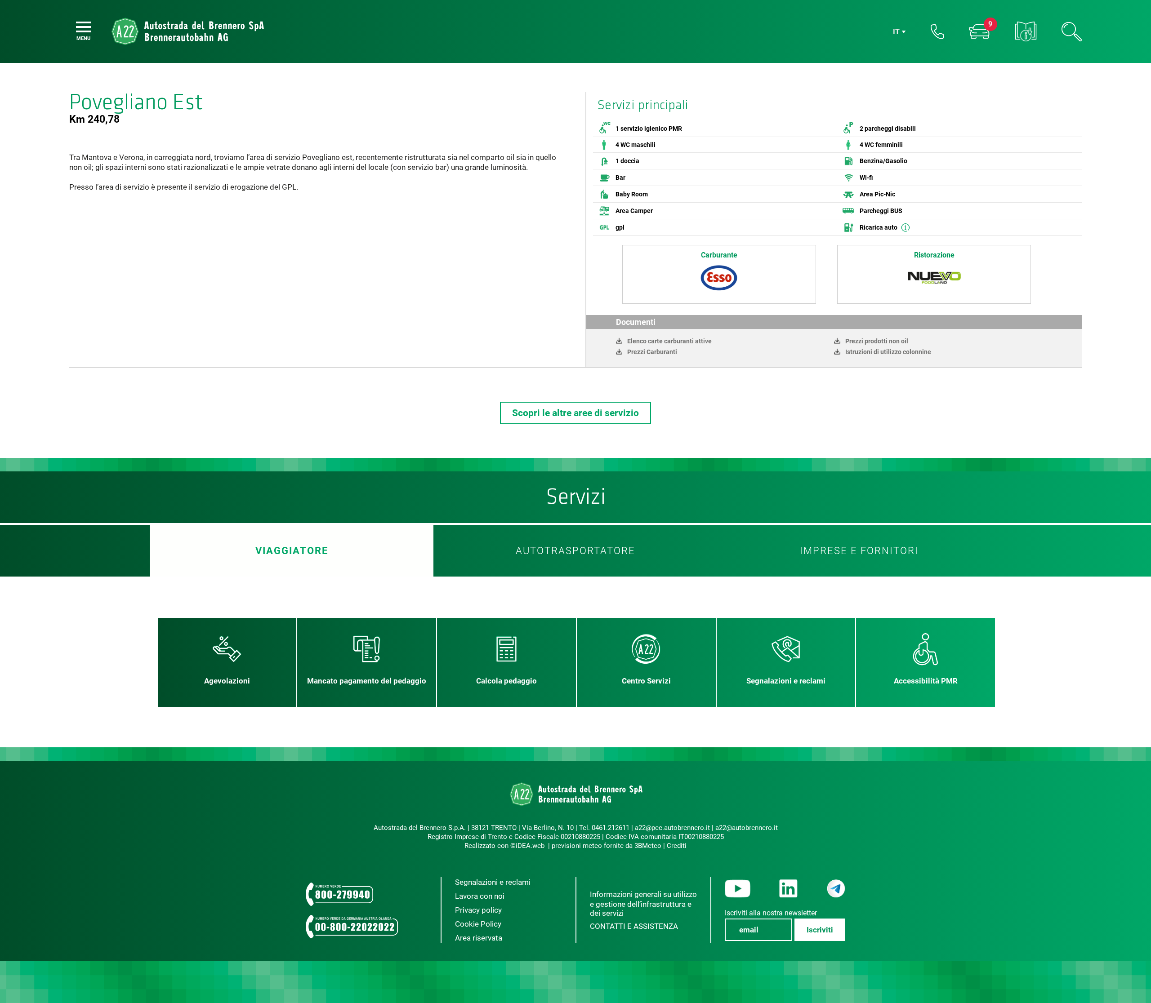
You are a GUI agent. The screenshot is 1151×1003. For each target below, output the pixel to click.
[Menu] (83, 27)
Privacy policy (478, 909)
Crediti (677, 846)
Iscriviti (820, 929)
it (896, 31)
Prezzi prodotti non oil (876, 341)
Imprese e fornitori (859, 550)
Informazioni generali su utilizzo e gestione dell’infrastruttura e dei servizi (643, 904)
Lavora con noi (479, 896)
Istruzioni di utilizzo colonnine (888, 351)
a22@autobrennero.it (746, 828)
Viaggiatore (291, 550)
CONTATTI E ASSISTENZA (634, 926)
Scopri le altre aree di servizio (575, 413)
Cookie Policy (478, 923)
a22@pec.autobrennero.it (672, 828)
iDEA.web (530, 846)
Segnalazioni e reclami (493, 882)
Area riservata (478, 937)
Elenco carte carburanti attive (669, 341)
